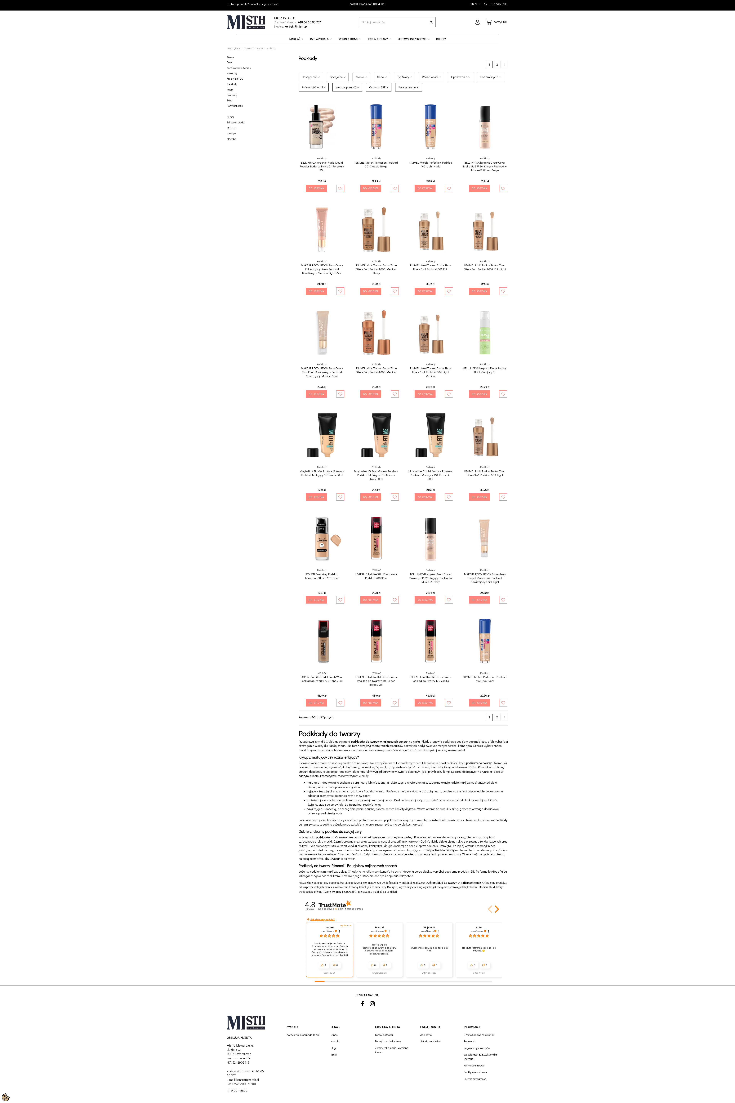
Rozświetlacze (235, 106)
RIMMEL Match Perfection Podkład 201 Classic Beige (376, 164)
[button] (496, 909)
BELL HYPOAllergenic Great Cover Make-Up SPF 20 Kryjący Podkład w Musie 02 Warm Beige (485, 166)
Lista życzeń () (498, 4)
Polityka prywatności (475, 1079)
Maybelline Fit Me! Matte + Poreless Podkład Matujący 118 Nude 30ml (322, 473)
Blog (333, 1048)
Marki (334, 1054)
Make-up (232, 128)
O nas (334, 1035)
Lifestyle (231, 133)
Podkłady (232, 84)
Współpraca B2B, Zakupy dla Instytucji (480, 1057)
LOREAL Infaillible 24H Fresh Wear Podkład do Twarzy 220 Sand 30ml (322, 679)
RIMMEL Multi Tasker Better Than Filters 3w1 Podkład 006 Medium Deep (376, 269)
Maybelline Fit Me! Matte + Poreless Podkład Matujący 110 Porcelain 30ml (430, 475)
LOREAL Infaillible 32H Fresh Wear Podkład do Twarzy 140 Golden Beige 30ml (376, 680)
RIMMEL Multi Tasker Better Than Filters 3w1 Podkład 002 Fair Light (485, 267)
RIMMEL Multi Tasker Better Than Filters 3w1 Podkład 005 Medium (376, 370)
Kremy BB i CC (235, 78)
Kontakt (335, 1041)
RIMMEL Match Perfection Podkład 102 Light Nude (430, 164)
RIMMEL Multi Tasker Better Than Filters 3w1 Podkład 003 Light (484, 473)
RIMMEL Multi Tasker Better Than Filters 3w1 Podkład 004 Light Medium (430, 372)
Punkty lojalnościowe (475, 1072)
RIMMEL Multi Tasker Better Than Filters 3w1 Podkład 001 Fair (430, 267)
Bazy (229, 62)
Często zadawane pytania (479, 1035)
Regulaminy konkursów (477, 1048)
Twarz (230, 57)
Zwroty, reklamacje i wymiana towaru (391, 1050)
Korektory (232, 73)
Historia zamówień (430, 1041)
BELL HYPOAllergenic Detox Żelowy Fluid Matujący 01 (484, 370)
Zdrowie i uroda (235, 122)
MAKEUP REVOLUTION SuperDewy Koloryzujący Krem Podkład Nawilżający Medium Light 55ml (322, 269)
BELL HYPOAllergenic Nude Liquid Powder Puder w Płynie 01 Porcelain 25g (322, 166)
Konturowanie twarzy (239, 68)
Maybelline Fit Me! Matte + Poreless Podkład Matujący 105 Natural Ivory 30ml (376, 475)
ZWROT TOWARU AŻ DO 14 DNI (367, 4)
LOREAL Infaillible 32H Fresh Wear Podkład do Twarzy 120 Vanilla (430, 679)
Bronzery (232, 95)
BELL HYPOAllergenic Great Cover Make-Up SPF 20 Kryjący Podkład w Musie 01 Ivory (430, 578)
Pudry (230, 89)
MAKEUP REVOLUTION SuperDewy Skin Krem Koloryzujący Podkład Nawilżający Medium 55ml (322, 372)
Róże (229, 100)
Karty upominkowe (474, 1065)
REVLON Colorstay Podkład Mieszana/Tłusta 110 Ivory (322, 576)
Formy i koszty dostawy (388, 1041)
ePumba (231, 139)
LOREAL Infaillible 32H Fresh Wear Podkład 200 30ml (376, 576)
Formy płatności (384, 1035)
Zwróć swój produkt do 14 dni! (303, 1035)
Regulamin (470, 1041)
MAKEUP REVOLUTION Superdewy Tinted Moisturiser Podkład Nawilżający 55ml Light (485, 578)
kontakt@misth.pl (247, 1080)
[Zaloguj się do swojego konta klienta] (477, 22)
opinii (349, 908)
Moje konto (426, 1035)
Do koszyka (316, 188)
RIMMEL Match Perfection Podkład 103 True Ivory (484, 679)
